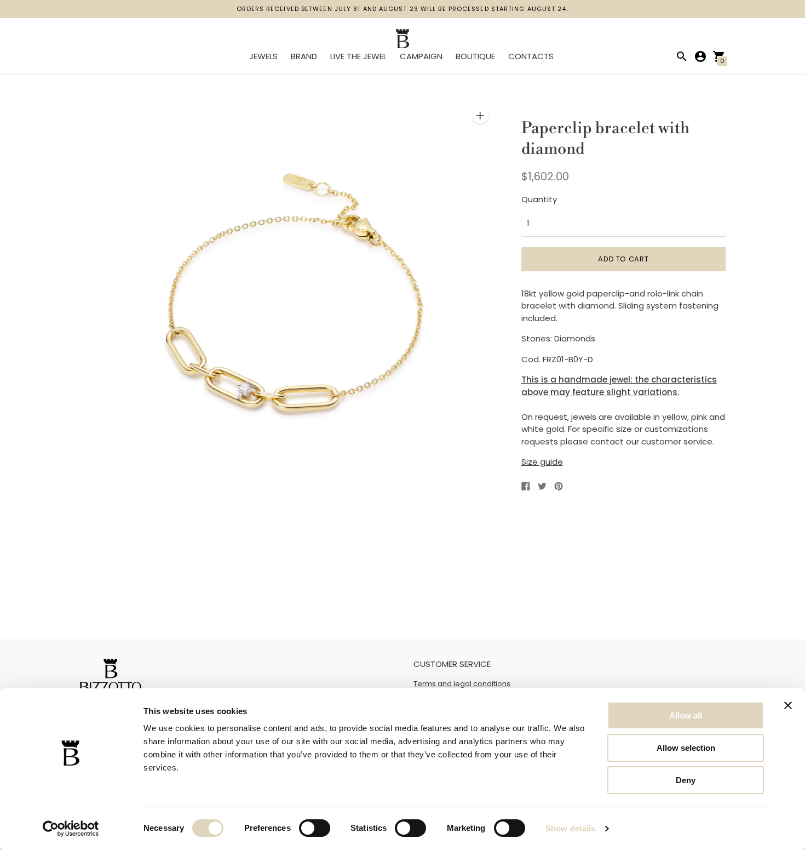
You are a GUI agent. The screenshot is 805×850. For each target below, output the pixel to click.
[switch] (314, 828)
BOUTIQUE (475, 56)
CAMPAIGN (421, 56)
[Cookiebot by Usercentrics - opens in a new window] (71, 828)
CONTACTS (531, 56)
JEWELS (263, 56)
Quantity (539, 199)
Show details (570, 828)
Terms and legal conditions (461, 683)
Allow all (685, 715)
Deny (685, 780)
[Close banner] (788, 705)
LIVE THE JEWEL (358, 56)
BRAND (304, 56)
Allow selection (686, 747)
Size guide (542, 461)
